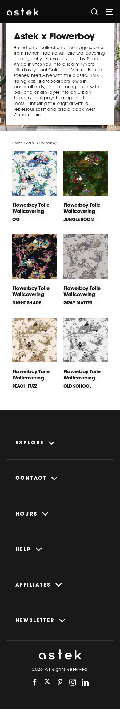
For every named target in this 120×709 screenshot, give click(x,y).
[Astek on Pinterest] (60, 682)
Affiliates (33, 584)
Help (23, 549)
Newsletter (34, 620)
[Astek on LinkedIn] (85, 682)
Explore (29, 442)
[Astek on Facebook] (34, 682)
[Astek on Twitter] (47, 682)
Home (17, 142)
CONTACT (30, 478)
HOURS (26, 513)
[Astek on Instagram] (72, 682)
